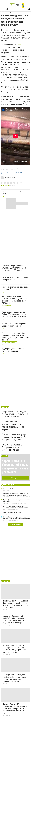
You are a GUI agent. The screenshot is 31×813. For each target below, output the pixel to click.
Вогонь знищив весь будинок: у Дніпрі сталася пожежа (14, 325)
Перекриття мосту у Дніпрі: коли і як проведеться (15, 278)
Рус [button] (6, 9)
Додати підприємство (15, 524)
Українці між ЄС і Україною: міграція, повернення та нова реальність (15, 466)
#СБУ (17, 173)
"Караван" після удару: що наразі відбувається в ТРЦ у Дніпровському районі (15, 437)
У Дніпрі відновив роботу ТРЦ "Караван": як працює (14, 350)
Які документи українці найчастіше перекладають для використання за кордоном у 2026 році (14, 299)
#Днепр (3, 173)
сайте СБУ (21, 45)
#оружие (13, 173)
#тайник (8, 173)
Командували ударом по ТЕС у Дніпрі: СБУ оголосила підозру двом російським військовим (14, 314)
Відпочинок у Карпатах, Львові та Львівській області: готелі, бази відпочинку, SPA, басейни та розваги (15, 336)
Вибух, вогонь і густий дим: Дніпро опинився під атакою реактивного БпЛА (15, 414)
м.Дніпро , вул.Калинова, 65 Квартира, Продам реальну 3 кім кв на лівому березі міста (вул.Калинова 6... (14, 648)
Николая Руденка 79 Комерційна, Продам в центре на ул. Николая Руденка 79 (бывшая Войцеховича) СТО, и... (15, 708)
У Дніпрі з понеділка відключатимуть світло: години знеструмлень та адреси (13, 425)
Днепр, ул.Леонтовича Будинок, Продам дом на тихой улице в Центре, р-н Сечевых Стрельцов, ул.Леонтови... (15, 604)
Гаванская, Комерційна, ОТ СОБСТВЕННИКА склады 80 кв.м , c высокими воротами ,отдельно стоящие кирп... (14, 619)
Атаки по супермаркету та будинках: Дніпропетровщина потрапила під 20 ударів (14, 268)
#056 (21, 173)
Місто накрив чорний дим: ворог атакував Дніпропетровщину (15, 288)
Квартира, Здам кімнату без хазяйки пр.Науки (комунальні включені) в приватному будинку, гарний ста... (15, 678)
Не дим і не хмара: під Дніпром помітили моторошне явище (12, 447)
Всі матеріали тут (15, 478)
